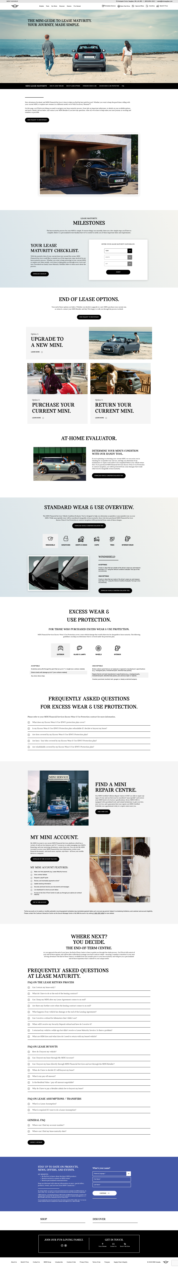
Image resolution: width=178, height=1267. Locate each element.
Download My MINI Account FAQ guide (45, 859)
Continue (103, 1193)
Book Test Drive (125, 6)
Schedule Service (110, 6)
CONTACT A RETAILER (36, 1142)
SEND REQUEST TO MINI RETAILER (37, 120)
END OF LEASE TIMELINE (57, 86)
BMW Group (47, 1262)
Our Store (54, 6)
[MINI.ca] (14, 6)
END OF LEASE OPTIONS (73, 86)
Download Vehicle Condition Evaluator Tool (108, 475)
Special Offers (139, 6)
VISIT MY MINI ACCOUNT (39, 902)
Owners (69, 6)
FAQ (123, 86)
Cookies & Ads (71, 1262)
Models (41, 6)
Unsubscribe (59, 1262)
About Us (14, 1262)
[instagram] (65, 1245)
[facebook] (62, 1245)
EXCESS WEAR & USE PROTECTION (109, 86)
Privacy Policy (84, 1262)
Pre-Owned (77, 6)
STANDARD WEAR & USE (90, 86)
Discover (62, 6)
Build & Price (163, 6)
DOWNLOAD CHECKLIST (39, 274)
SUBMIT (118, 272)
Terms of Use (96, 1262)
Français (107, 1262)
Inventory (152, 6)
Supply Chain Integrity (120, 1262)
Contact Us (36, 1262)
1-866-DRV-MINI (98, 913)
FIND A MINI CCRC (103, 811)
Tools (47, 6)
